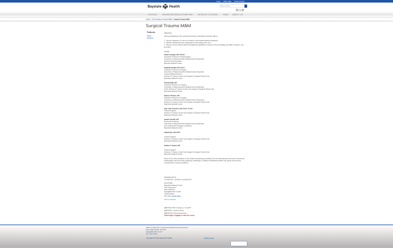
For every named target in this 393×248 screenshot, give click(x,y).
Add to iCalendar (175, 202)
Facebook (237, 10)
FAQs (225, 14)
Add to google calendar (166, 203)
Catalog (152, 14)
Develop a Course (208, 14)
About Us (237, 14)
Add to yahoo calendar (171, 203)
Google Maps (176, 196)
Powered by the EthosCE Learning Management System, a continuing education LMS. (239, 243)
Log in (218, 1)
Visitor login (227, 1)
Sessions (150, 38)
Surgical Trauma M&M (182, 19)
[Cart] (246, 2)
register (178, 215)
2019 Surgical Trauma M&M (162, 19)
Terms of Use (208, 238)
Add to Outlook (180, 203)
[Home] (173, 7)
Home (148, 19)
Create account (239, 1)
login (171, 215)
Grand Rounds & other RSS (177, 14)
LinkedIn (243, 10)
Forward (245, 10)
